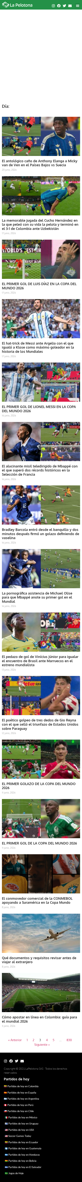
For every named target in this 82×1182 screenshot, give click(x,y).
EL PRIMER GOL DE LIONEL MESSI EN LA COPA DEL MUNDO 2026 (39, 409)
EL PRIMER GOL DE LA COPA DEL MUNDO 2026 (39, 843)
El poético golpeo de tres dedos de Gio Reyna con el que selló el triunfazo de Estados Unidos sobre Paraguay (40, 724)
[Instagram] (53, 5)
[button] (77, 5)
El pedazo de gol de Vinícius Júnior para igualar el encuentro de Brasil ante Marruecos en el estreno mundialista (40, 661)
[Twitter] (64, 5)
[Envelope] (70, 5)
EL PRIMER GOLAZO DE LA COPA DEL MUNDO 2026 (39, 786)
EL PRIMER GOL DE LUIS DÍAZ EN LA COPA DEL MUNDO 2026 (39, 286)
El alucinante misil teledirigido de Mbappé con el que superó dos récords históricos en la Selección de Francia (40, 470)
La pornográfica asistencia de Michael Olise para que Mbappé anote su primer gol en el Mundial (37, 597)
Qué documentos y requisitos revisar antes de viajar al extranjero (39, 960)
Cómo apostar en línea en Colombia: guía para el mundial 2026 (39, 1019)
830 (69, 1040)
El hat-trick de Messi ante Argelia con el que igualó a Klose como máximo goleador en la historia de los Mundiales (38, 347)
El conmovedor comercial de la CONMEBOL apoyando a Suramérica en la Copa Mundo (37, 900)
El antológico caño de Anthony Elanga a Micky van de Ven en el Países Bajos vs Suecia (39, 163)
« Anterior (15, 1040)
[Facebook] (59, 5)
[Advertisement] (41, 54)
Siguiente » (42, 1045)
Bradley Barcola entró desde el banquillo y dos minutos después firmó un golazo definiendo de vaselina (40, 533)
